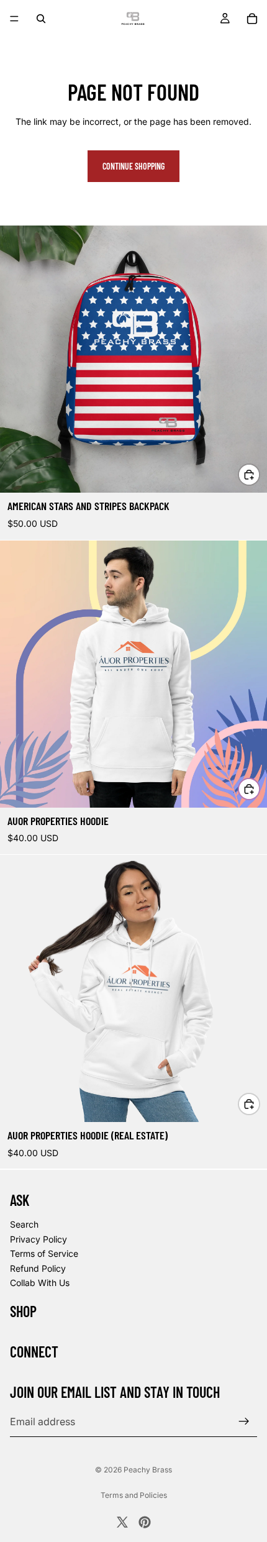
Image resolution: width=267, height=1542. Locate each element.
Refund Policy (38, 1267)
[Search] (41, 18)
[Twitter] (122, 1522)
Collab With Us (40, 1282)
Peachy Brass (148, 1469)
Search (24, 1224)
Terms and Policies (134, 1495)
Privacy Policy (38, 1238)
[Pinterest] (144, 1522)
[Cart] (252, 18)
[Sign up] (244, 1421)
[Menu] (14, 18)
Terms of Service (44, 1253)
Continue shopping (133, 166)
